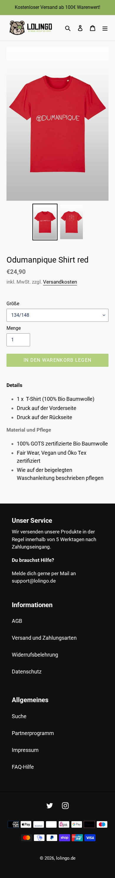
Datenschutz (27, 671)
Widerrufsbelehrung (35, 655)
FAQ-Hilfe (23, 767)
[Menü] (105, 28)
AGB (17, 621)
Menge (13, 328)
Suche (19, 716)
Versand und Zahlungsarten (44, 638)
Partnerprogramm (33, 733)
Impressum (25, 750)
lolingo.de (65, 858)
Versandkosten (60, 282)
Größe (12, 303)
